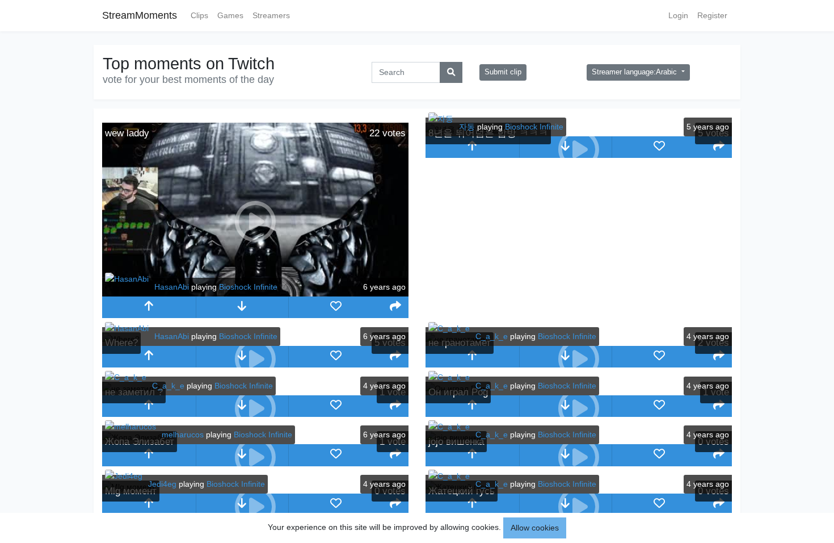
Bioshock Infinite (248, 286)
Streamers (271, 15)
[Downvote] (242, 307)
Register (712, 15)
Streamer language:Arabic (635, 72)
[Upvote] (149, 307)
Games (230, 15)
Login (678, 15)
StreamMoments (139, 15)
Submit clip (503, 72)
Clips (199, 15)
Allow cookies (535, 527)
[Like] (335, 307)
